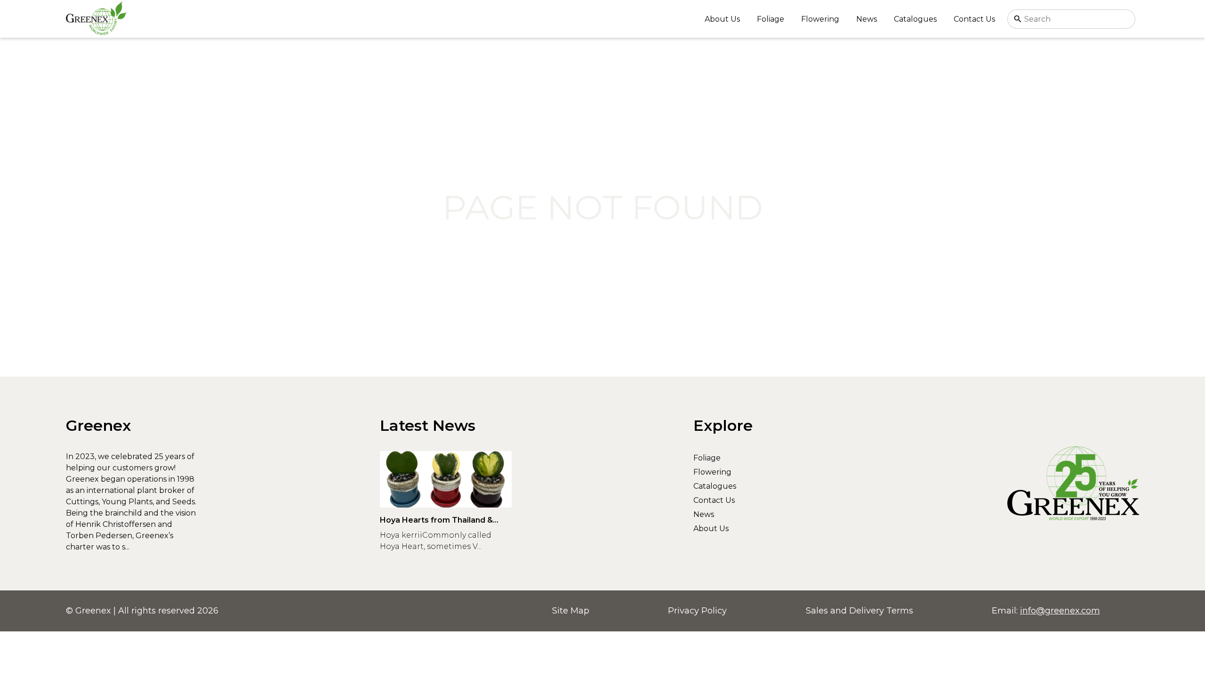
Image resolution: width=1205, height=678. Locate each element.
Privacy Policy (697, 610)
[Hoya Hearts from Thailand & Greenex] (446, 479)
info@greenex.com (1060, 610)
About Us (722, 19)
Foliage (770, 19)
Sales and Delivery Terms (859, 610)
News (866, 19)
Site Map (570, 610)
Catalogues (915, 19)
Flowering (820, 19)
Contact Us (974, 19)
